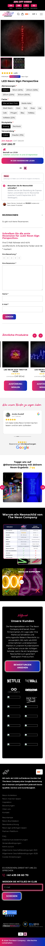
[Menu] (41, 14)
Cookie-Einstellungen (11, 857)
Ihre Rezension (9, 263)
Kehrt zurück (8, 847)
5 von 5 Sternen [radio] (19, 258)
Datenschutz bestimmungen (15, 840)
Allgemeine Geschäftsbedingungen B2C (20, 850)
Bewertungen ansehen (22, 666)
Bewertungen (8, 806)
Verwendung (8, 131)
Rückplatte (7, 122)
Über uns (6, 809)
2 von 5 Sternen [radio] (8, 258)
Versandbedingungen (11, 843)
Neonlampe (7, 817)
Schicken (11, 896)
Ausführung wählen (15, 385)
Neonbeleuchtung (10, 824)
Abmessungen (9, 86)
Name (5, 294)
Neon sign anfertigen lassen (14, 828)
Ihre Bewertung (9, 254)
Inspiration (6, 802)
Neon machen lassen (11, 799)
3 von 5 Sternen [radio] (11, 258)
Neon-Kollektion (9, 795)
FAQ (4, 836)
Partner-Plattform (10, 831)
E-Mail (5, 304)
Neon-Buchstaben (10, 821)
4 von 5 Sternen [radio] (15, 258)
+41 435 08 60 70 (17, 875)
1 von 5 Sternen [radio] (4, 258)
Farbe (5, 99)
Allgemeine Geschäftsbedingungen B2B (20, 853)
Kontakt (5, 812)
